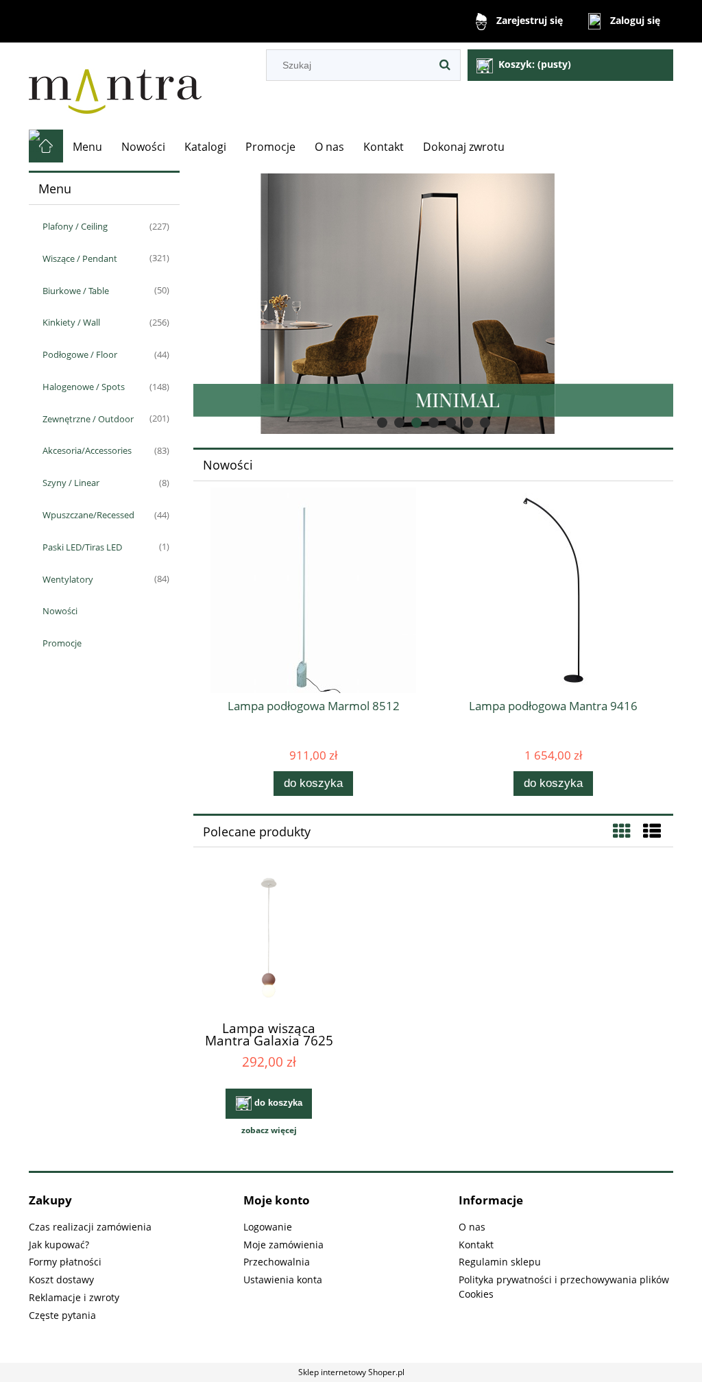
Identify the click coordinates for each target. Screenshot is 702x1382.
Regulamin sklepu (500, 1261)
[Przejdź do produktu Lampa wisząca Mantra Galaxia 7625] (269, 940)
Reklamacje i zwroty (74, 1297)
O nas (472, 1226)
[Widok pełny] (652, 831)
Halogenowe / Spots (84, 386)
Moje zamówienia (283, 1244)
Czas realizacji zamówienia (90, 1226)
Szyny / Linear (71, 482)
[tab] (382, 422)
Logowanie (267, 1226)
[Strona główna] (115, 86)
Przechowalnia (276, 1261)
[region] (433, 303)
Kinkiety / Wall (71, 322)
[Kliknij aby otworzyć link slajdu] (416, 303)
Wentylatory (68, 579)
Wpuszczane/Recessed (88, 515)
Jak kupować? (59, 1244)
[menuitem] (87, 147)
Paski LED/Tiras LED (82, 547)
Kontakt (476, 1244)
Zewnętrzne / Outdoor (88, 419)
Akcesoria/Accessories (87, 450)
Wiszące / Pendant (80, 258)
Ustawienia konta (282, 1279)
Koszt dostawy (61, 1279)
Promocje (62, 643)
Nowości (60, 611)
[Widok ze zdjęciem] (622, 831)
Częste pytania (62, 1315)
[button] (269, 1130)
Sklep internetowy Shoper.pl (351, 1372)
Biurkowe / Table (76, 290)
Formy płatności (65, 1261)
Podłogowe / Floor (80, 354)
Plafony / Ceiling (75, 226)
